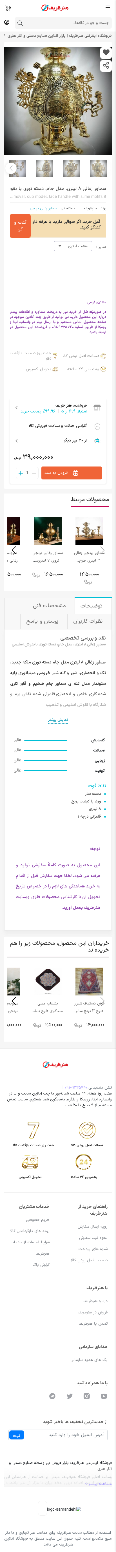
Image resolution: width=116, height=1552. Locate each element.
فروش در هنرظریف (93, 1312)
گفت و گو (20, 226)
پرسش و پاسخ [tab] (43, 621)
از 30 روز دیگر (75, 440)
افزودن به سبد (57, 473)
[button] (11, 168)
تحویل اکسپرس (38, 369)
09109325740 (76, 1088)
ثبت (16, 1435)
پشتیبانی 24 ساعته (83, 369)
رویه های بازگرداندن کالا (30, 1231)
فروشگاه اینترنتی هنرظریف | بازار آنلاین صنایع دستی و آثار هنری (59, 36)
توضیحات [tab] (92, 606)
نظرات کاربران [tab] (88, 621)
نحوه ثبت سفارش (93, 1238)
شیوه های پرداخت (93, 1249)
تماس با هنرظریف (93, 1324)
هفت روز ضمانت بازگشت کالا (30, 356)
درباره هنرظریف (95, 1301)
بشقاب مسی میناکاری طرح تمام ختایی (48, 1011)
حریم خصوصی (38, 1220)
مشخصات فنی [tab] (50, 606)
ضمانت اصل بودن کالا (81, 356)
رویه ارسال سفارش (93, 1227)
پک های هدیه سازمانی (89, 1360)
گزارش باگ (41, 1265)
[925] (106, 53)
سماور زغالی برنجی (43, 208)
